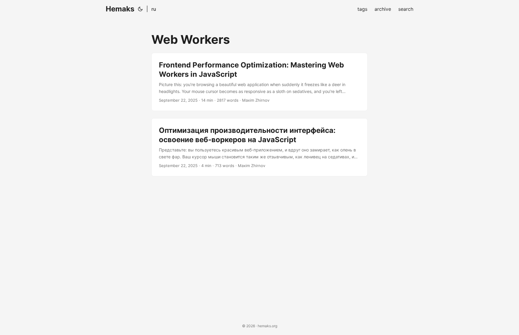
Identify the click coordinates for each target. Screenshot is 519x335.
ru (153, 9)
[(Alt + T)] (140, 9)
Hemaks (120, 8)
